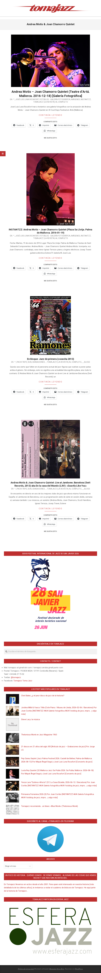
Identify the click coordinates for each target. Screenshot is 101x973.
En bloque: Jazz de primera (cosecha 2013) (50, 359)
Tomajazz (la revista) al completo (50, 102)
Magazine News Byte (56, 969)
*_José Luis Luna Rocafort (26, 99)
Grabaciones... (39, 362)
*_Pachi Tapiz (21, 362)
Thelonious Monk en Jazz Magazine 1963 (39, 734)
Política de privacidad (26, 969)
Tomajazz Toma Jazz (22, 680)
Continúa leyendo (50, 115)
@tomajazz (16, 677)
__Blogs (86, 362)
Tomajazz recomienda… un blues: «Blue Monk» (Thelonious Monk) (49, 806)
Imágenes (75, 99)
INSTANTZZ (86, 99)
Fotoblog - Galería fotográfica (55, 99)
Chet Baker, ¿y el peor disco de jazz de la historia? (42, 695)
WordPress (79, 969)
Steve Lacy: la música (30, 719)
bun (30, 362)
